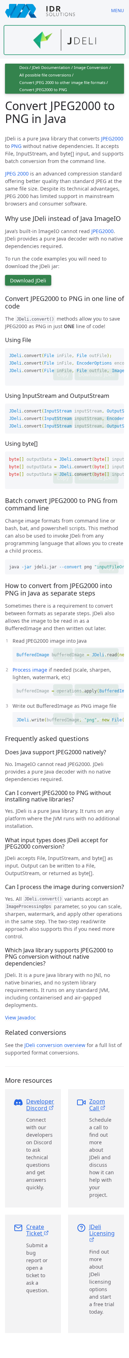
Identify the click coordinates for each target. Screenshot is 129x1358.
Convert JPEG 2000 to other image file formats (62, 82)
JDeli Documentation (51, 67)
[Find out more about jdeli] (64, 40)
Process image (30, 669)
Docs (23, 67)
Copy (63, 374)
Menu (117, 11)
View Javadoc (20, 1017)
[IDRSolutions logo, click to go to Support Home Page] (53, 10)
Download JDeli (28, 280)
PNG (16, 146)
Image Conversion (91, 67)
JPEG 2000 (17, 173)
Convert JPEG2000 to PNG (43, 89)
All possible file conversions (45, 75)
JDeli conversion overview (54, 1045)
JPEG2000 (112, 138)
